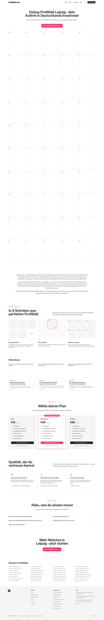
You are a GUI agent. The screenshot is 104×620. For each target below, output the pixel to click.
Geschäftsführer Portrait (58, 599)
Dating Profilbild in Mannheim (81, 570)
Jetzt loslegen (91, 2)
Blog (81, 2)
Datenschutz (22, 615)
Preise (66, 2)
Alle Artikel (78, 603)
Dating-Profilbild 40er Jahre (59, 572)
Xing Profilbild (56, 597)
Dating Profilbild (57, 601)
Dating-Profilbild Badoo (14, 580)
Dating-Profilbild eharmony (59, 568)
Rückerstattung (39, 615)
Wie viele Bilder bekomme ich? (61, 516)
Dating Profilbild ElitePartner (37, 570)
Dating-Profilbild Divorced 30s (82, 566)
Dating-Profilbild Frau (36, 568)
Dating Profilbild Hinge (36, 576)
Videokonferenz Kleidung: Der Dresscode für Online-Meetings (85, 597)
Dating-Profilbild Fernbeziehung (82, 576)
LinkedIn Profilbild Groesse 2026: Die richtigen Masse (84, 593)
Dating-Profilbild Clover (14, 570)
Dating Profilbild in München (59, 570)
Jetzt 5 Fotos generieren (21, 442)
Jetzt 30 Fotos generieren (51, 442)
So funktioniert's (34, 594)
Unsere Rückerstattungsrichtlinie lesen (21, 485)
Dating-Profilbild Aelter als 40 (15, 568)
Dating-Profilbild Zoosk (36, 580)
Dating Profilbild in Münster (59, 566)
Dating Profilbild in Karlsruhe (15, 566)
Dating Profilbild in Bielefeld (59, 580)
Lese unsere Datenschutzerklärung (50, 485)
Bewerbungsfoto (57, 594)
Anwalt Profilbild (57, 608)
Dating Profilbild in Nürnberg (59, 574)
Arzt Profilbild (56, 606)
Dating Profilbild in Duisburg (15, 572)
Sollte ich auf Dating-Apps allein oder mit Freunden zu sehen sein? (25, 520)
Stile (70, 2)
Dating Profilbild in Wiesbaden (82, 568)
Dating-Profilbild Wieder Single (16, 578)
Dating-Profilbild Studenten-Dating (83, 574)
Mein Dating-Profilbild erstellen (51, 25)
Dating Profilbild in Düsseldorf (60, 576)
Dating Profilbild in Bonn (36, 566)
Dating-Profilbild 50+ (13, 576)
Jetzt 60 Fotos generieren (80, 442)
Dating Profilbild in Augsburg (81, 578)
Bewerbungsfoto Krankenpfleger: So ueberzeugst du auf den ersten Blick (84, 600)
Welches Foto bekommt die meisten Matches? (20, 516)
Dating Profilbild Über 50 (80, 580)
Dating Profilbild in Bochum (81, 572)
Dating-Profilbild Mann (14, 574)
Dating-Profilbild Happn (36, 578)
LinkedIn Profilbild (57, 592)
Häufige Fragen (34, 597)
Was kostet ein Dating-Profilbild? (17, 524)
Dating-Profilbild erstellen (51, 549)
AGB (34, 615)
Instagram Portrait (57, 604)
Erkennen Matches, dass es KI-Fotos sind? (63, 520)
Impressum (28, 615)
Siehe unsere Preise (75, 485)
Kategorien (75, 2)
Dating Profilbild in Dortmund (59, 578)
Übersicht (33, 604)
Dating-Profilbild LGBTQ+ (36, 572)
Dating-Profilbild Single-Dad (37, 574)
